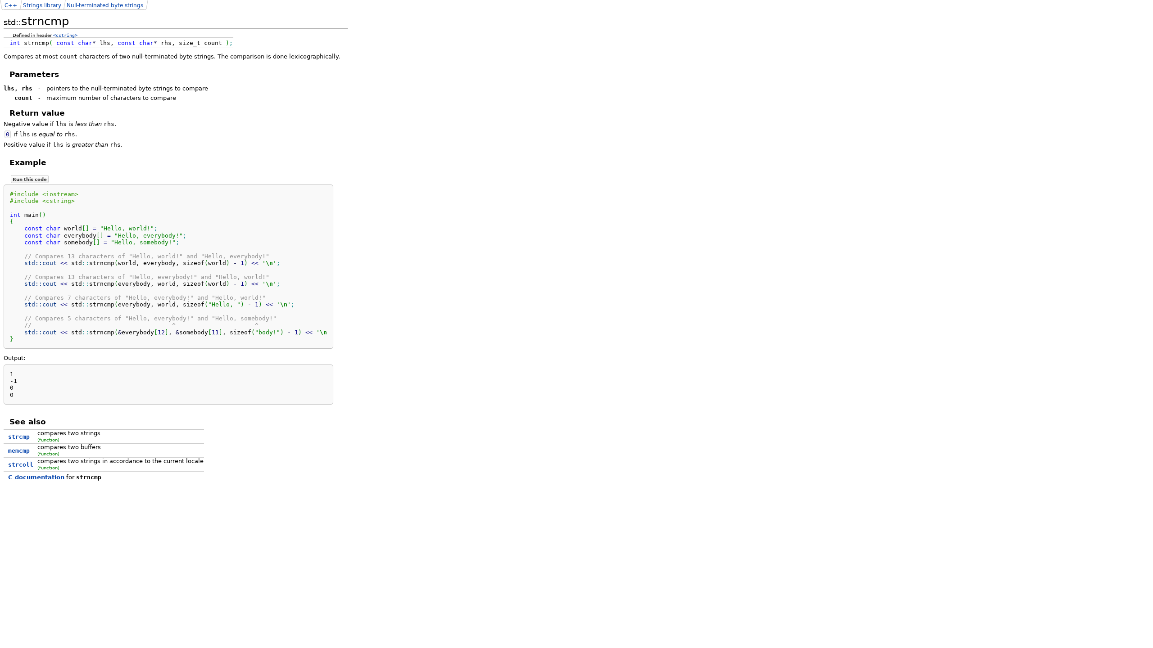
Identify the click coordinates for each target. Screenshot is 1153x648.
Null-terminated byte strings (105, 5)
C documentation (36, 477)
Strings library (42, 5)
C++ (11, 5)
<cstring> (65, 35)
